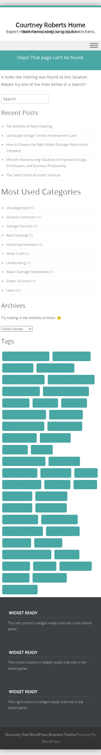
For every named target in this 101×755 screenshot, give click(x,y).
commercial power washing (71, 379)
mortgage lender (17, 508)
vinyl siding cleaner (49, 577)
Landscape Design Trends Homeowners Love (41, 135)
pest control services (59, 519)
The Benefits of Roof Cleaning (29, 126)
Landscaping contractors (24, 461)
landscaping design (20, 473)
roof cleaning (67, 554)
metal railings (57, 484)
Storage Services (19, 226)
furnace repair (74, 403)
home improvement (19, 438)
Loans (10, 290)
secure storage (16, 566)
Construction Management (65, 391)
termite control (16, 577)
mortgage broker (17, 496)
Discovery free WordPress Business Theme (40, 734)
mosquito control (51, 508)
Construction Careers (21, 391)
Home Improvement (22, 244)
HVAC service (15, 449)
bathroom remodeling (55, 368)
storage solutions (75, 566)
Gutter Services (18, 281)
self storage (45, 566)
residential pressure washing (27, 554)
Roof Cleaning (17, 235)
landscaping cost (64, 461)
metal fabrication (56, 473)
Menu (50, 45)
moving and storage (20, 519)
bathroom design (18, 368)
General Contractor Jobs (23, 426)
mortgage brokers (51, 496)
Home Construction (65, 426)
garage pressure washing (24, 414)
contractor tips (16, 403)
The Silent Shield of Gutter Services (33, 175)
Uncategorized (17, 208)
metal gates (86, 473)
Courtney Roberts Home (50, 25)
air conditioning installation (26, 356)
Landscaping (16, 262)
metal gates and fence (22, 484)
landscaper (41, 449)
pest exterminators (63, 531)
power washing (48, 543)
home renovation (55, 438)
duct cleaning (45, 403)
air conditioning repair (71, 356)
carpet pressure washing (23, 379)
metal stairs (85, 484)
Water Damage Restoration (27, 271)
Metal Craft (15, 253)
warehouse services (20, 589)
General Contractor (21, 217)
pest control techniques (22, 531)
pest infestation (17, 543)
